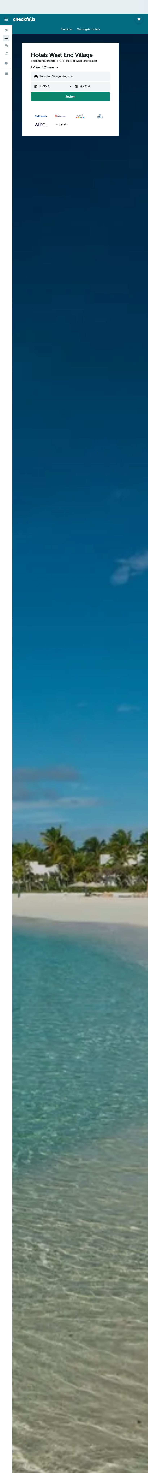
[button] (6, 19)
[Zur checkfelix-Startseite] (24, 19)
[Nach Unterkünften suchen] (6, 38)
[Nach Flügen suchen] (6, 30)
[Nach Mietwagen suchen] (6, 45)
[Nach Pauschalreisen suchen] (6, 53)
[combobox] (45, 67)
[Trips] (6, 63)
